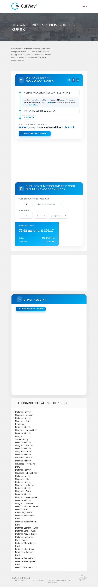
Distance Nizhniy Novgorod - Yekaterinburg (23, 436)
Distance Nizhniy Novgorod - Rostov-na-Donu (25, 464)
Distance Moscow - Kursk (26, 506)
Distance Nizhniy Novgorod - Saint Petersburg (23, 421)
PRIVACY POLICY (67, 580)
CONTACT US (52, 583)
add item (30, 117)
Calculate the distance (35, 134)
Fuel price (24, 210)
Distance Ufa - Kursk (24, 549)
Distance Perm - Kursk (25, 558)
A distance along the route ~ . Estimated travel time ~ (50, 102)
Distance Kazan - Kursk (25, 534)
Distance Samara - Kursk (26, 528)
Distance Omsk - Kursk (25, 531)
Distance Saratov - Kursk (26, 567)
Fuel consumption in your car (34, 199)
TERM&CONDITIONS (53, 580)
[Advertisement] (49, 160)
